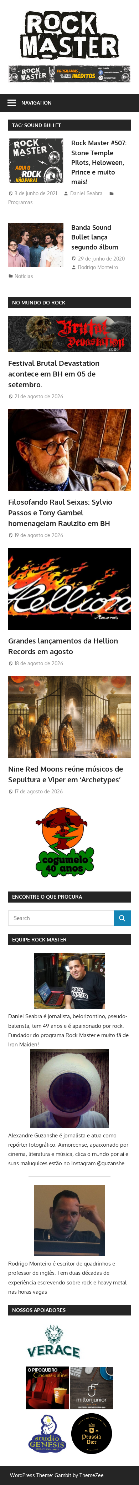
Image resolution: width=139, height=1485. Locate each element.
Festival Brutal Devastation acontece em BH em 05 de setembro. (53, 373)
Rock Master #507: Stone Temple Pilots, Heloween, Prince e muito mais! (99, 162)
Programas (20, 202)
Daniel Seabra (86, 193)
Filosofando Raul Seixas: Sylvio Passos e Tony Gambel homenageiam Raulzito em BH (60, 512)
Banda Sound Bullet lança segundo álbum (94, 237)
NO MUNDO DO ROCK (38, 302)
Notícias (24, 276)
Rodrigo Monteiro (98, 267)
